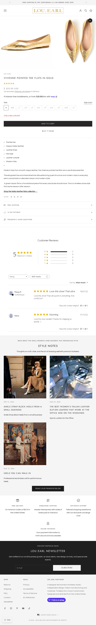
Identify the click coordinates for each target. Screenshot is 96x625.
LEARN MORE (66, 2)
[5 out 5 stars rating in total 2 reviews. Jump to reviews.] (9, 83)
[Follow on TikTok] (29, 608)
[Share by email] (21, 197)
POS (43, 620)
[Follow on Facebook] (5, 608)
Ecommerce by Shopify (58, 620)
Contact (7, 597)
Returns (7, 585)
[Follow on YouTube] (23, 608)
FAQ (5, 593)
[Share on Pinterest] (18, 197)
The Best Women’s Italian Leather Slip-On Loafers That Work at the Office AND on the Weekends (70, 409)
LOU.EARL (7, 74)
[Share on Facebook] (11, 197)
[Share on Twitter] (14, 197)
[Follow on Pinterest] (17, 608)
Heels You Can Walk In (17, 473)
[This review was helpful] (81, 305)
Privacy (26, 585)
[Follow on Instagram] (11, 608)
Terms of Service (30, 593)
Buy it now (48, 131)
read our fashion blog (48, 488)
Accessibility (28, 589)
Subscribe (67, 568)
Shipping (7, 589)
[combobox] (18, 277)
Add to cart (48, 124)
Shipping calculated (22, 91)
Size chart (88, 102)
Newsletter (8, 602)
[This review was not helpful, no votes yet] (85, 305)
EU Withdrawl (29, 597)
